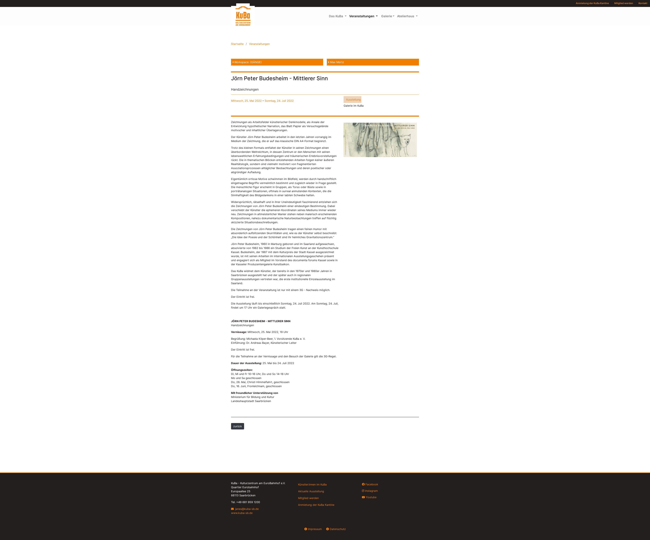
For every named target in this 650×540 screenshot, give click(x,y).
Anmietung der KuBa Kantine (592, 3)
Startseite (237, 44)
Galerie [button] (386, 16)
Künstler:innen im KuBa (312, 484)
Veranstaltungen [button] (362, 16)
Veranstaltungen (259, 44)
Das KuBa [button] (336, 16)
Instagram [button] (371, 490)
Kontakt (642, 3)
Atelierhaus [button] (406, 16)
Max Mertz (336, 62)
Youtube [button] (370, 497)
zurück (237, 426)
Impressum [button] (314, 529)
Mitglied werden (623, 3)
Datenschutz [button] (337, 529)
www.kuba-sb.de (242, 513)
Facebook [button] (371, 484)
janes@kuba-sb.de (247, 509)
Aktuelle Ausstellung (311, 491)
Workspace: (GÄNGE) (247, 62)
